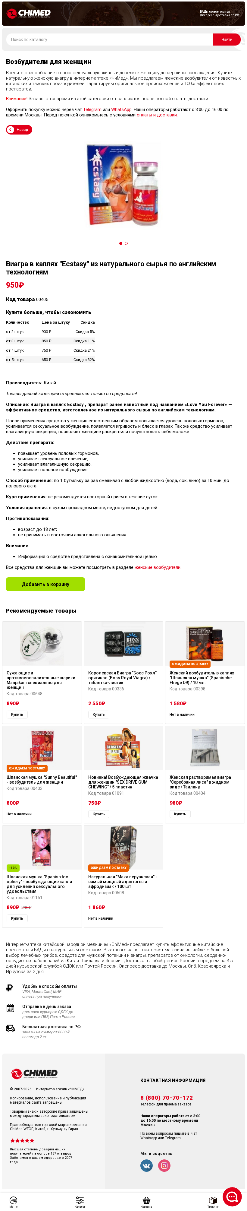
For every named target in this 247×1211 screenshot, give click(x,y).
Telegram (92, 109)
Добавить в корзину (45, 584)
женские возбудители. (158, 567)
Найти (226, 39)
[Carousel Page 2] (126, 243)
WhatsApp (121, 109)
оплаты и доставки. (157, 115)
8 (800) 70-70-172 (166, 1098)
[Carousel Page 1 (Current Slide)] (120, 243)
